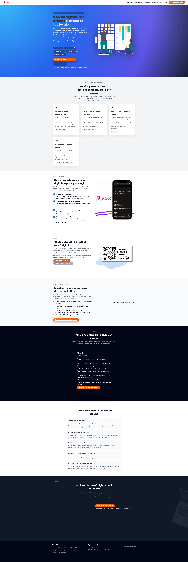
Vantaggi (129, 2)
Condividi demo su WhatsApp (63, 263)
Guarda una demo (60, 64)
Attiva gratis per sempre (176, 2)
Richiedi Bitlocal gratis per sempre (88, 387)
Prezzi (161, 2)
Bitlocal (96, 559)
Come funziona (138, 2)
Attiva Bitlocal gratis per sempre (64, 59)
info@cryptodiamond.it (113, 497)
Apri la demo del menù (61, 260)
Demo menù (147, 2)
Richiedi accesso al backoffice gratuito (66, 320)
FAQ (165, 2)
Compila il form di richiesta (105, 505)
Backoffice (155, 2)
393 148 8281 (99, 497)
